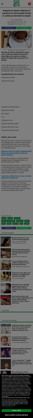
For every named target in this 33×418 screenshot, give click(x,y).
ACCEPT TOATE (16, 410)
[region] (16, 396)
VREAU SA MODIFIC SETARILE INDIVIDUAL (16, 415)
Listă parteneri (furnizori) (7, 406)
